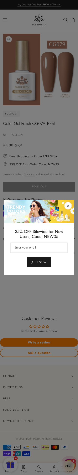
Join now (39, 262)
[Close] (68, 205)
